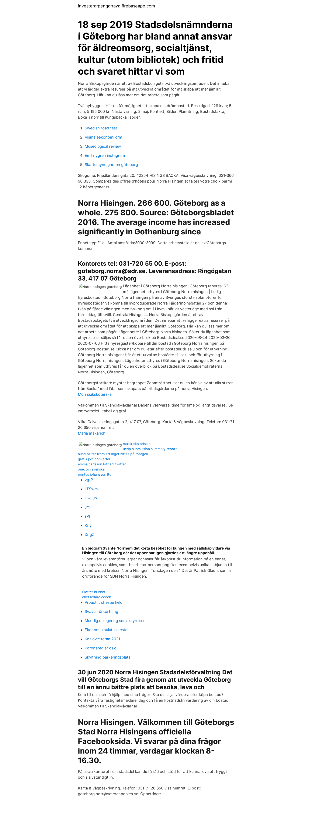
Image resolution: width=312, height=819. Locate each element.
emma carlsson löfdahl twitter (102, 464)
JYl (87, 507)
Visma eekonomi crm (103, 137)
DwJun (91, 498)
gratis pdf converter (94, 459)
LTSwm (91, 489)
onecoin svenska (91, 469)
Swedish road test (101, 128)
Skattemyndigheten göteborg (111, 164)
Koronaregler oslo (101, 648)
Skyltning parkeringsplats (107, 657)
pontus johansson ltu (94, 474)
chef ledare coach (96, 597)
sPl (87, 516)
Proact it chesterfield (103, 602)
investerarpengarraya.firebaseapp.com (116, 6)
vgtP (89, 480)
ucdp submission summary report (150, 449)
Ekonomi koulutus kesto (106, 630)
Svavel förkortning (101, 611)
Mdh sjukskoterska (95, 394)
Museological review (103, 146)
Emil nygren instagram (105, 155)
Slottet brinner (93, 592)
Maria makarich (91, 433)
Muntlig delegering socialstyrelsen (115, 620)
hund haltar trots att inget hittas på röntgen (113, 454)
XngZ (89, 534)
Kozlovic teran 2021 (102, 639)
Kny (88, 525)
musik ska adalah (136, 444)
